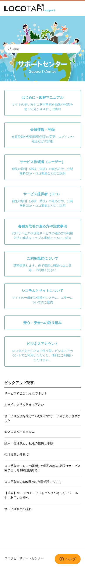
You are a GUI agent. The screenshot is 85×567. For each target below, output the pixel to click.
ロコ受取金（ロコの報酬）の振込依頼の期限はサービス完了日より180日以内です (42, 468)
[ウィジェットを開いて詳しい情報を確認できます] (68, 559)
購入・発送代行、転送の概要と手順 (28, 443)
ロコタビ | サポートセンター (24, 558)
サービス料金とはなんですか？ (25, 393)
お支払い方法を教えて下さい (24, 404)
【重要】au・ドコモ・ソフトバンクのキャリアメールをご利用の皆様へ (41, 495)
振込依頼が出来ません (19, 432)
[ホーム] (29, 11)
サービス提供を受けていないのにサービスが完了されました (42, 418)
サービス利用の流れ (18, 509)
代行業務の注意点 (16, 454)
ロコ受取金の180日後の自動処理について (33, 481)
